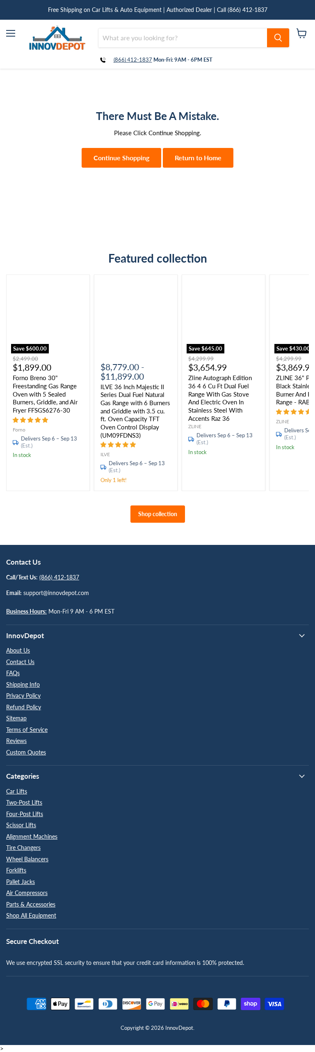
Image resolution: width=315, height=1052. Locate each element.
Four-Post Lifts (24, 813)
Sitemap (16, 718)
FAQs (13, 672)
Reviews (16, 740)
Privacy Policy (23, 695)
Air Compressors (27, 892)
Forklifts (16, 870)
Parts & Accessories (30, 904)
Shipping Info (23, 684)
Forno (19, 430)
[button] (31, 419)
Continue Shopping (121, 157)
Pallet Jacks (20, 881)
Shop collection (157, 513)
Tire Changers (23, 847)
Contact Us (20, 661)
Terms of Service (27, 729)
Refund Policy (23, 707)
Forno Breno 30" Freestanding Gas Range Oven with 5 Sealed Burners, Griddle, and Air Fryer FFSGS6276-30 (45, 394)
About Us (18, 650)
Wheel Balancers (27, 859)
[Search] (278, 37)
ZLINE (194, 426)
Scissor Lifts (21, 824)
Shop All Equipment (31, 915)
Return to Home (198, 157)
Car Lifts (16, 791)
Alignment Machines (31, 836)
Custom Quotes (26, 752)
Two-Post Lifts (24, 802)
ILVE (105, 454)
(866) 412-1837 (133, 59)
